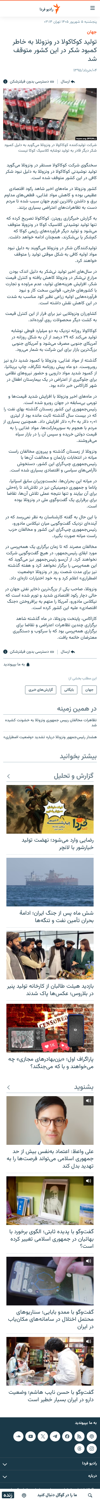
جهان (92, 32)
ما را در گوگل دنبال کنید (57, 1495)
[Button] (68, 82)
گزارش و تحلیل (74, 776)
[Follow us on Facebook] (67, 1436)
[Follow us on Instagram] (92, 1449)
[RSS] (79, 1436)
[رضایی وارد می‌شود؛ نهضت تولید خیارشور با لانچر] (50, 809)
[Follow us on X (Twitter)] (43, 1436)
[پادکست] (24, 1495)
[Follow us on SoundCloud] (18, 1436)
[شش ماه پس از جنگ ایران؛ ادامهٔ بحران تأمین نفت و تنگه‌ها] (50, 882)
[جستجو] (90, 1495)
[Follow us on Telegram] (55, 1436)
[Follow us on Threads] (79, 1449)
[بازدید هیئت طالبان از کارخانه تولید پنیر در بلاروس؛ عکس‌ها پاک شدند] (50, 955)
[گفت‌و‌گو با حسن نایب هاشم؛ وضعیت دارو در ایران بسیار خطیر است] (50, 1361)
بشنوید (84, 1087)
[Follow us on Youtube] (30, 1436)
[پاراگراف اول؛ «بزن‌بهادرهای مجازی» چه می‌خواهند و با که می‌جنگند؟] (50, 1028)
